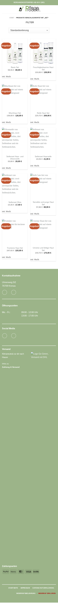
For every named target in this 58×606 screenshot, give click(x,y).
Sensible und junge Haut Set (43, 203)
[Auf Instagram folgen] (13, 335)
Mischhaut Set (15, 113)
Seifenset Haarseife (43, 156)
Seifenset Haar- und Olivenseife (14, 157)
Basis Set (15, 67)
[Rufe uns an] (13, 292)
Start (11, 18)
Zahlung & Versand (11, 367)
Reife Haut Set (43, 113)
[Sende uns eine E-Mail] (4, 292)
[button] (3, 9)
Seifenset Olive (14, 202)
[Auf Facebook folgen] (4, 335)
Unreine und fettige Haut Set (43, 249)
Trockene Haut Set (15, 248)
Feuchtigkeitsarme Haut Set (43, 68)
